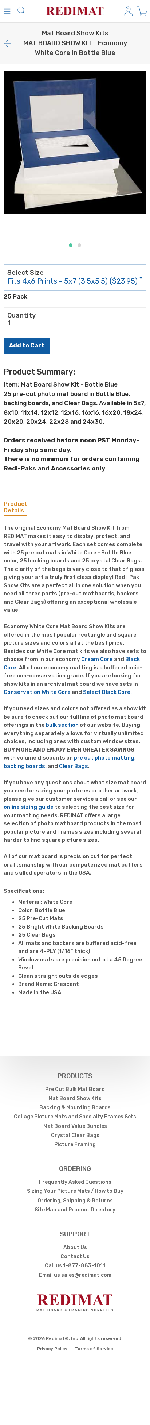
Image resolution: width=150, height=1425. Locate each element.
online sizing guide (29, 807)
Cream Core (97, 659)
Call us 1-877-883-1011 (75, 1266)
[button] (70, 245)
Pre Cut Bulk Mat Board (75, 1089)
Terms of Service (94, 1348)
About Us (75, 1247)
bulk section (62, 725)
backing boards (24, 766)
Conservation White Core (37, 692)
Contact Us (75, 1256)
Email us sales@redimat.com (75, 1275)
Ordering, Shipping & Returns (75, 1201)
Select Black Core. (107, 692)
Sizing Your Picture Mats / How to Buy (75, 1191)
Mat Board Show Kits (75, 1098)
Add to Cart (26, 345)
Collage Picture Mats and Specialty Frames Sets (75, 1117)
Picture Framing (75, 1144)
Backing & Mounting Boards (75, 1108)
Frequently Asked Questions (75, 1182)
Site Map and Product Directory (75, 1210)
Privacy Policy (52, 1348)
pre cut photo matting (104, 757)
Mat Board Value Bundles (75, 1126)
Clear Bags (73, 766)
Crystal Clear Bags (75, 1135)
